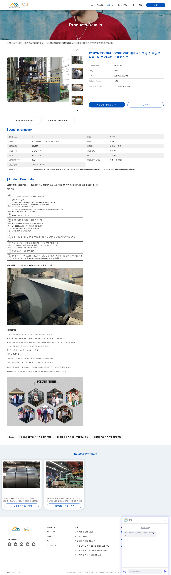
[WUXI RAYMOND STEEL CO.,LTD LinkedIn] (15, 544)
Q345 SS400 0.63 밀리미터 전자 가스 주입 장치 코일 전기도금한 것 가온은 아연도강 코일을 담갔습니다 (21, 499)
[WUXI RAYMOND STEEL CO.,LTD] (18, 5)
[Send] (165, 571)
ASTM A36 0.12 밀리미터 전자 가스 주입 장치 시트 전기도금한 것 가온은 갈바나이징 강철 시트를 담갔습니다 (64, 499)
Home (92, 5)
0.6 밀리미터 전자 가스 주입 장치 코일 (35, 437)
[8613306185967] (21, 544)
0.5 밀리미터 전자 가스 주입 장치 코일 (72, 437)
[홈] (20, 533)
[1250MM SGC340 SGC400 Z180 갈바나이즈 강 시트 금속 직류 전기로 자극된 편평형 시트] (38, 79)
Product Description (58, 120)
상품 (108, 5)
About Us (100, 5)
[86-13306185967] (34, 544)
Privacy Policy (12, 572)
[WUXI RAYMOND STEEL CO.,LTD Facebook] (9, 544)
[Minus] (165, 520)
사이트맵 (22, 572)
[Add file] (125, 571)
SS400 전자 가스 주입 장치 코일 (107, 437)
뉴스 (114, 5)
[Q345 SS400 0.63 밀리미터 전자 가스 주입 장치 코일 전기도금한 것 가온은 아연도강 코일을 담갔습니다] (21, 478)
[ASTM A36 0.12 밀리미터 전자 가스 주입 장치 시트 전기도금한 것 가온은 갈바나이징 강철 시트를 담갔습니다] (64, 478)
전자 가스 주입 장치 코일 (34, 43)
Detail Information (24, 120)
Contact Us (122, 5)
